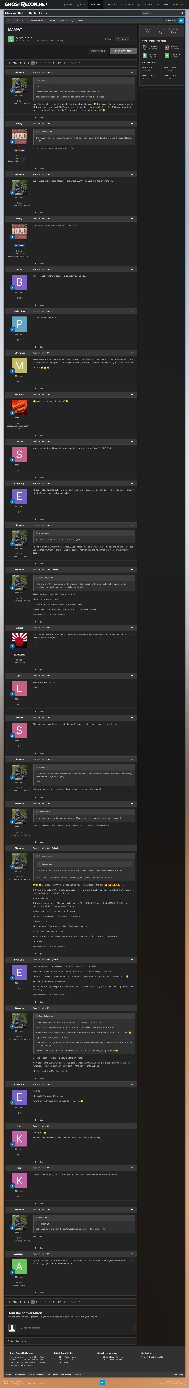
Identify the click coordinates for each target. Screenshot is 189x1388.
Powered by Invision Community (172, 1384)
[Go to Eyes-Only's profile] (19, 496)
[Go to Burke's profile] (19, 282)
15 (20, 704)
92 (20, 423)
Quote (42, 118)
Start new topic (98, 51)
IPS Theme (8, 1381)
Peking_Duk (19, 311)
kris (19, 1126)
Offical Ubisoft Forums (112, 1359)
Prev (15, 63)
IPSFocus (18, 1381)
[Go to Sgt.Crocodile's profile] (11, 39)
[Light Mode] (46, 13)
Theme (7, 1384)
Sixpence (19, 72)
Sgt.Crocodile (25, 37)
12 (20, 340)
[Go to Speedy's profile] (19, 454)
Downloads (145, 4)
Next (59, 63)
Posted (42, 72)
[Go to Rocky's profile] (19, 136)
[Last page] (65, 63)
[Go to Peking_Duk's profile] (19, 324)
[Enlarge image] (95, 104)
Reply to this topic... (32, 1328)
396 (20, 1282)
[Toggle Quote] (37, 80)
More (178, 4)
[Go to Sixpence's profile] (19, 85)
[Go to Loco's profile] (19, 688)
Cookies (41, 1384)
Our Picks (164, 4)
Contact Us (31, 1384)
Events (82, 4)
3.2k (20, 660)
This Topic (172, 13)
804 (20, 101)
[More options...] (132, 72)
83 (20, 381)
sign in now (68, 1317)
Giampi (19, 628)
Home (69, 4)
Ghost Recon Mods (67, 1359)
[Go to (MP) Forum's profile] (19, 365)
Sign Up (32, 13)
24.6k (20, 156)
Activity (127, 4)
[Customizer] (40, 13)
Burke (19, 269)
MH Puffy (19, 394)
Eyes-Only (19, 483)
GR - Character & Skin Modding (49, 40)
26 (20, 1155)
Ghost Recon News (67, 1357)
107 (20, 298)
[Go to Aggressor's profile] (19, 1266)
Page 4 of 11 (76, 63)
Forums (96, 4)
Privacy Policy (18, 1384)
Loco (19, 676)
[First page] (9, 63)
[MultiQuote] (35, 118)
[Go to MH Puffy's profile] (19, 407)
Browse (111, 4)
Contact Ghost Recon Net (152, 1357)
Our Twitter (64, 1362)
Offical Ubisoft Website (113, 1357)
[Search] (182, 13)
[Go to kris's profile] (19, 1138)
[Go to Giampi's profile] (19, 640)
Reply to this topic (123, 51)
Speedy (19, 441)
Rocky (19, 123)
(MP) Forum (19, 353)
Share (109, 39)
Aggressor (19, 1254)
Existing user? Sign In (15, 13)
